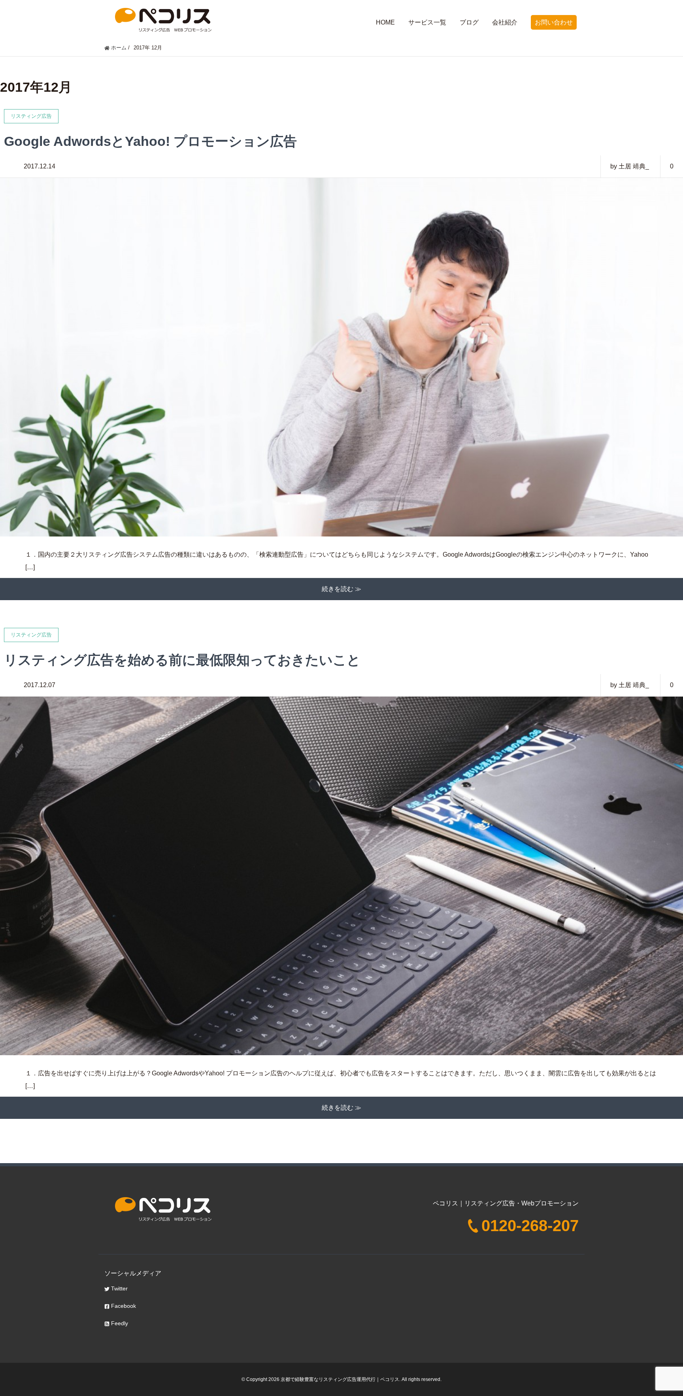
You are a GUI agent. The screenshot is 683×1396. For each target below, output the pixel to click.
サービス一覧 (427, 22)
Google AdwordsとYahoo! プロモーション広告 (150, 141)
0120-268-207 (530, 1225)
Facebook (122, 1306)
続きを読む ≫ (341, 589)
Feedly (118, 1323)
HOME (385, 22)
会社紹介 (504, 22)
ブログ (469, 22)
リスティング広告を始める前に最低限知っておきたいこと (182, 659)
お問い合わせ (554, 22)
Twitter (118, 1288)
